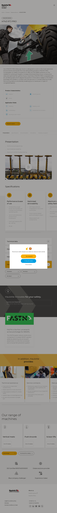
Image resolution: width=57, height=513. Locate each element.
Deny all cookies (29, 260)
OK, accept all (29, 256)
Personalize (28, 264)
